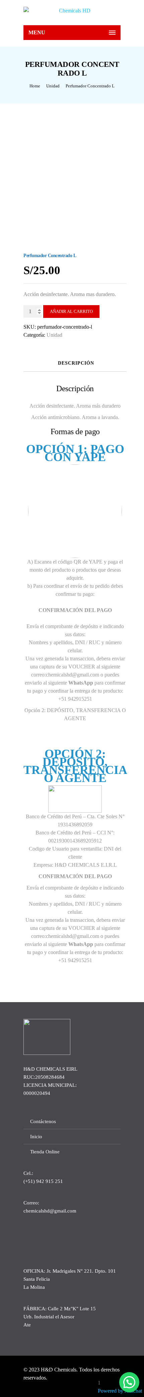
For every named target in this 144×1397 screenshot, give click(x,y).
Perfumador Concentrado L (90, 85)
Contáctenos (43, 1121)
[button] (129, 1382)
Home (34, 85)
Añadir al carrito (71, 311)
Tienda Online (45, 1151)
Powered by (120, 1391)
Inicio (36, 1136)
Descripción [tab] (76, 363)
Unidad (53, 85)
